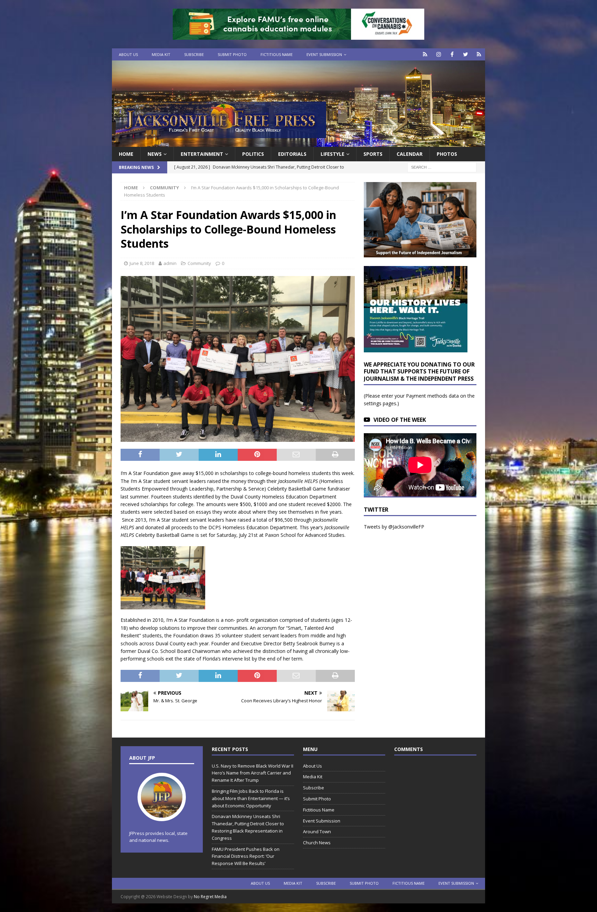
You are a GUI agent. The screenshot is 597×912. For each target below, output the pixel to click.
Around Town (317, 831)
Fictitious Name (276, 54)
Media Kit (161, 54)
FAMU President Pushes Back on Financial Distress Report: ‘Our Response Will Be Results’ (245, 856)
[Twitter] (465, 54)
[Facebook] (452, 54)
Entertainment (202, 154)
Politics (253, 154)
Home (126, 154)
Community (199, 263)
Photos (447, 154)
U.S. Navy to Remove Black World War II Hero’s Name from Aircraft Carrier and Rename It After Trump (252, 773)
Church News (317, 842)
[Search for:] (441, 167)
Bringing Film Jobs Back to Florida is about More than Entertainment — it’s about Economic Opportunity (251, 798)
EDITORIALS (292, 154)
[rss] (479, 54)
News (155, 154)
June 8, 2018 (142, 263)
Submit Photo (232, 54)
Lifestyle (332, 154)
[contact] (425, 54)
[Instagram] (439, 54)
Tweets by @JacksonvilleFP (394, 526)
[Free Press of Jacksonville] (298, 143)
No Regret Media (210, 897)
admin (170, 263)
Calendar (410, 154)
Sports (372, 154)
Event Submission (324, 54)
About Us (128, 54)
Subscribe (194, 54)
